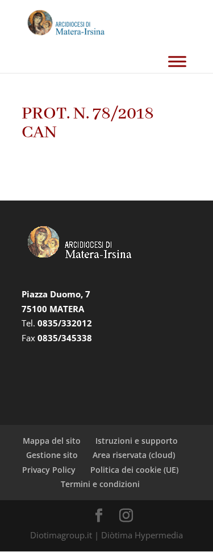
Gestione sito (52, 454)
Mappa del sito (52, 440)
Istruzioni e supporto (136, 440)
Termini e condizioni (100, 484)
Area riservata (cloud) (134, 454)
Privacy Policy (49, 469)
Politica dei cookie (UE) (134, 469)
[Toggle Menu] (177, 61)
